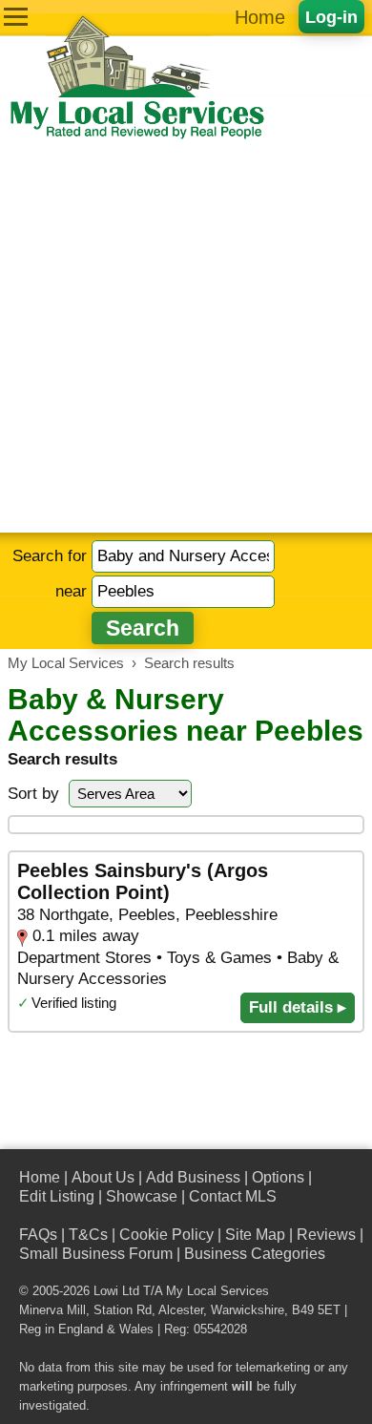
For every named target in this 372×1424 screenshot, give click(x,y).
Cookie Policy (166, 1234)
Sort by (33, 794)
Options (278, 1177)
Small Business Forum (96, 1254)
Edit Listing (56, 1196)
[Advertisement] (186, 337)
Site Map (255, 1234)
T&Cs (88, 1234)
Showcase (141, 1196)
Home (260, 17)
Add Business (193, 1177)
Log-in (331, 17)
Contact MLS (233, 1196)
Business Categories (254, 1254)
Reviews (326, 1234)
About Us (103, 1177)
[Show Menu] (16, 17)
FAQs (38, 1234)
